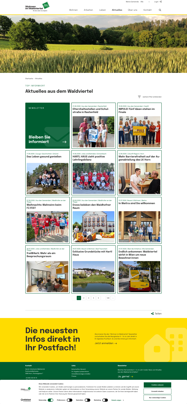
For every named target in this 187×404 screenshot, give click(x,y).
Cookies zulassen (158, 385)
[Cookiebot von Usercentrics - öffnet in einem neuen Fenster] (25, 400)
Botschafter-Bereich (79, 369)
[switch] (69, 400)
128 (108, 298)
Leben (102, 10)
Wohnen (73, 10)
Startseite (29, 78)
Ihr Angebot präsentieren (80, 371)
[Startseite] (37, 6)
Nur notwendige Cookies (157, 397)
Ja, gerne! (124, 376)
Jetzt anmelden (104, 343)
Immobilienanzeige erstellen (81, 374)
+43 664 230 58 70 (31, 378)
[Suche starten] (160, 10)
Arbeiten (88, 10)
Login (156, 2)
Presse (74, 376)
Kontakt (148, 10)
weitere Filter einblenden (152, 97)
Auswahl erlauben (157, 391)
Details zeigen (116, 400)
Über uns (132, 10)
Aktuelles (117, 10)
